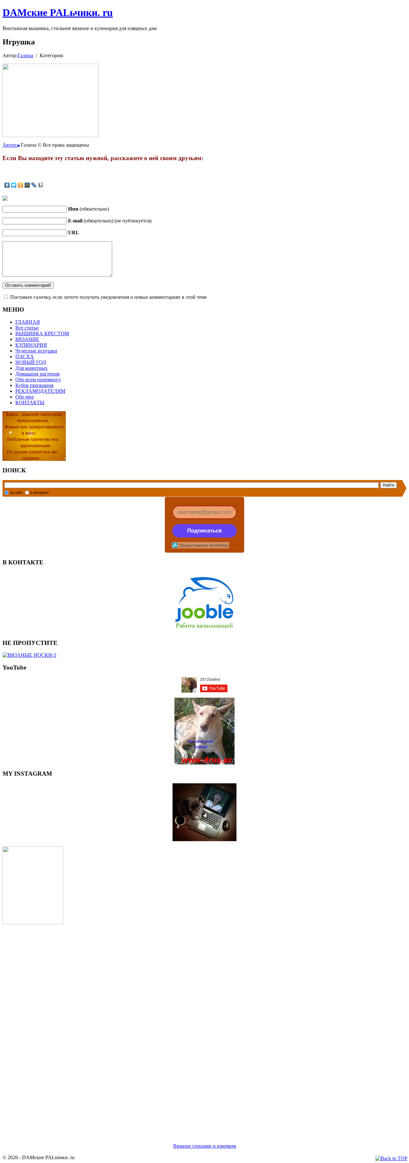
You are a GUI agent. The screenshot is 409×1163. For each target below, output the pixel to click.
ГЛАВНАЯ (27, 322)
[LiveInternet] (40, 185)
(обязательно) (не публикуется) (109, 220)
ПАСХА (24, 356)
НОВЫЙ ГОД (30, 362)
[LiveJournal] (34, 185)
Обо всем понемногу (38, 379)
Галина (25, 55)
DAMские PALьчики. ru (58, 12)
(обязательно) (88, 209)
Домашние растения (37, 373)
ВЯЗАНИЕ (27, 339)
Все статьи (27, 327)
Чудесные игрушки (36, 350)
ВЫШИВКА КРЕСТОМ (42, 333)
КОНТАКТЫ (29, 402)
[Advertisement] (194, 1026)
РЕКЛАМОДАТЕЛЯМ (40, 391)
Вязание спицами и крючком (204, 1146)
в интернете (39, 492)
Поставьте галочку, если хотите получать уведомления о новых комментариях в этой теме (108, 297)
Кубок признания (34, 385)
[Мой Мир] (27, 185)
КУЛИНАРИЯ (31, 345)
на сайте (16, 492)
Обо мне (24, 396)
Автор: (10, 145)
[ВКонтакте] (7, 185)
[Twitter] (14, 185)
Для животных (31, 368)
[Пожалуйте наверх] (391, 1158)
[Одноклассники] (20, 185)
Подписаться (204, 531)
